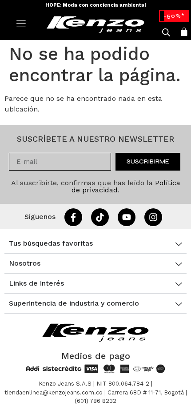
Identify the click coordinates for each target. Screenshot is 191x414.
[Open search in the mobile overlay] (166, 32)
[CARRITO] (184, 31)
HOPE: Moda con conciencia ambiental (95, 5)
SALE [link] (174, 16)
